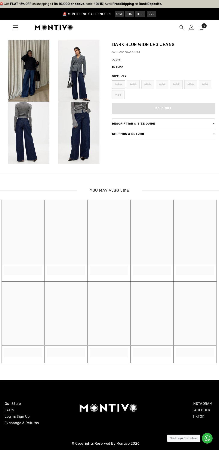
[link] (23, 268)
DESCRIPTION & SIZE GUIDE (133, 123)
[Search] (181, 27)
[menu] (15, 27)
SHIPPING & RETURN (128, 133)
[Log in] (191, 27)
